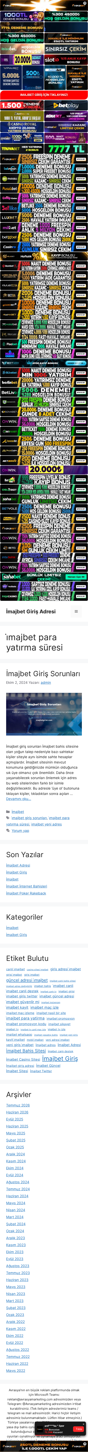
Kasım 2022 (16, 1329)
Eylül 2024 (14, 1175)
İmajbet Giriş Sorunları (43, 673)
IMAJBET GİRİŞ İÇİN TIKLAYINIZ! (44, 95)
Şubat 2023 (16, 1308)
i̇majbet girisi (66, 991)
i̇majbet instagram (50, 1002)
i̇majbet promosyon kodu (26, 1024)
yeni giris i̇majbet (20, 1045)
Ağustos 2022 (17, 1350)
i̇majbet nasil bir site (51, 1013)
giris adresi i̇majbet (65, 969)
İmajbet (18, 812)
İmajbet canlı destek (60, 1051)
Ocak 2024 (15, 1231)
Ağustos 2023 (17, 1266)
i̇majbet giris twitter (21, 996)
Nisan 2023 (15, 1294)
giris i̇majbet (31, 974)
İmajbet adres (46, 1045)
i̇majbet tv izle (56, 1029)
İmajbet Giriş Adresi (31, 611)
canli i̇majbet (15, 969)
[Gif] (44, 256)
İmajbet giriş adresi (20, 1066)
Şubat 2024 (16, 1224)
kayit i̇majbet (15, 1040)
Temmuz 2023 (18, 1273)
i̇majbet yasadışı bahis (46, 1035)
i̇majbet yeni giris (69, 1035)
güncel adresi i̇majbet (27, 980)
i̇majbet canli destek (22, 991)
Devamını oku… (18, 799)
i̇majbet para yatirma (25, 1018)
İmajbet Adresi (18, 865)
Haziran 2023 (17, 1280)
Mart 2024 (15, 1217)
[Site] (44, 159)
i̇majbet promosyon (61, 1018)
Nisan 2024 (15, 1210)
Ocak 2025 (15, 1147)
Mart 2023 (15, 1301)
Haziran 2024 (17, 1196)
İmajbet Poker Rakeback (26, 893)
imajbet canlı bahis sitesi (63, 981)
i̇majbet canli (63, 986)
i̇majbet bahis (42, 986)
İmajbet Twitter (41, 1071)
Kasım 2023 (16, 1245)
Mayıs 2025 (15, 1133)
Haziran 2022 (17, 1364)
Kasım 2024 (16, 1161)
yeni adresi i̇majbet (58, 1039)
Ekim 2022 (14, 1336)
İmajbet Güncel (48, 1066)
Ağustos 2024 (17, 1182)
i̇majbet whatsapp (19, 1034)
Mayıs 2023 (15, 1287)
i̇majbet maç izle (44, 1007)
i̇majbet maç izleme (20, 1013)
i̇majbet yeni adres (46, 824)
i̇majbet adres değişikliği (19, 986)
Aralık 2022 (15, 1322)
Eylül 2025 (14, 1119)
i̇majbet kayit (17, 1007)
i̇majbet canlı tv (48, 991)
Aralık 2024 (15, 1154)
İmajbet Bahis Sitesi (26, 1050)
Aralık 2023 (15, 1238)
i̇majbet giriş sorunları (29, 818)
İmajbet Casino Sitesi (23, 1059)
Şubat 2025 (15, 1140)
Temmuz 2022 (18, 1357)
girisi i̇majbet (14, 974)
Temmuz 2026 (18, 1105)
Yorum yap (20, 831)
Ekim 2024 (15, 1168)
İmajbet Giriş (16, 872)
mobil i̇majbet (35, 1039)
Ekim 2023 (15, 1252)
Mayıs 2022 (15, 1371)
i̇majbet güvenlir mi (22, 1001)
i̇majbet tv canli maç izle (33, 1029)
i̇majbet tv (12, 1029)
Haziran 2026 (17, 1112)
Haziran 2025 (17, 1126)
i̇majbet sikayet (59, 1024)
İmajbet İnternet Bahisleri (26, 886)
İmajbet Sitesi (17, 1071)
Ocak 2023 (15, 1315)
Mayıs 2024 (15, 1203)
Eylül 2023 (14, 1259)
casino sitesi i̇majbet (37, 969)
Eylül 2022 (14, 1343)
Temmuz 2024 (18, 1189)
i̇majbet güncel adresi (56, 996)
